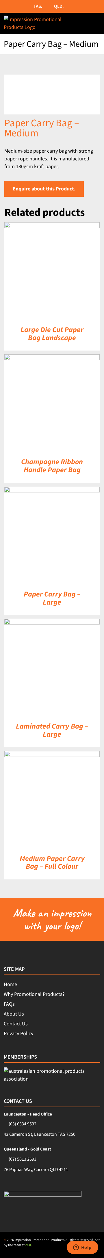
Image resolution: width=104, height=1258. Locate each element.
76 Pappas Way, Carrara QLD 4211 (36, 1169)
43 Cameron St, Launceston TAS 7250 (39, 1134)
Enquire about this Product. (44, 188)
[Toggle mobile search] (84, 23)
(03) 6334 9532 (22, 1124)
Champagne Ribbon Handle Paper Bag (52, 466)
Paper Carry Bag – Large (52, 598)
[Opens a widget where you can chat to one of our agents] (82, 1248)
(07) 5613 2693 (22, 1159)
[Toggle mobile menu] (97, 23)
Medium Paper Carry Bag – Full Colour (52, 862)
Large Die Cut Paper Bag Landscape (52, 334)
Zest (28, 1245)
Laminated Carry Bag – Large (52, 730)
